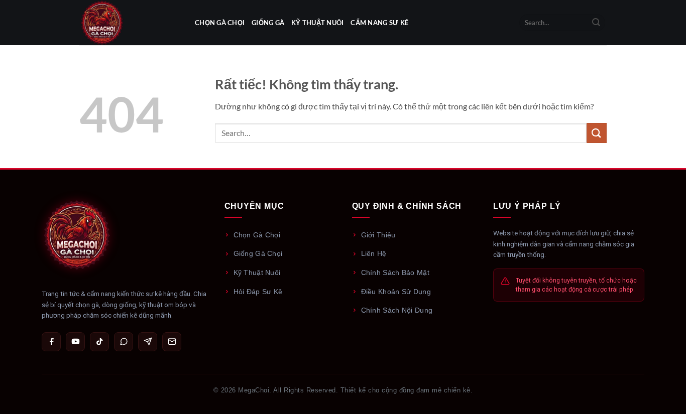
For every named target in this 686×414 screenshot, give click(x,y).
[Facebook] (51, 341)
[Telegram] (147, 341)
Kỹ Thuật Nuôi (317, 23)
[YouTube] (75, 341)
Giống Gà (268, 23)
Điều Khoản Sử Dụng (396, 292)
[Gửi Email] (171, 341)
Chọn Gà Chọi (220, 23)
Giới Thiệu (378, 235)
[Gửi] (596, 22)
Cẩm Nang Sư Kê (379, 23)
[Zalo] (123, 341)
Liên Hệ (374, 253)
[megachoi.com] (129, 22)
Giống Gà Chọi (258, 253)
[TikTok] (99, 341)
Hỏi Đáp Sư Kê (258, 292)
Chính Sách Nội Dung (397, 310)
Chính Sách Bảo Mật (395, 272)
